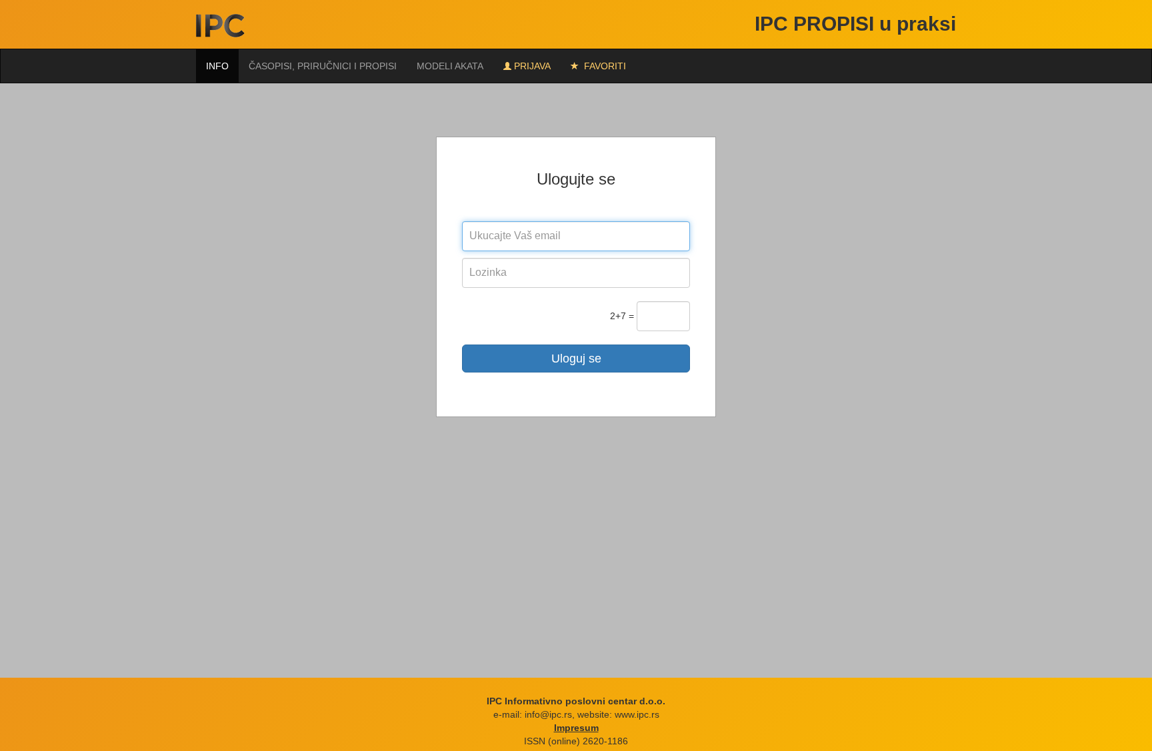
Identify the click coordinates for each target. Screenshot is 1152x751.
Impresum (576, 727)
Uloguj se (576, 358)
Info (217, 66)
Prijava (532, 66)
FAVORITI (603, 66)
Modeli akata (450, 66)
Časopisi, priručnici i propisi (323, 66)
